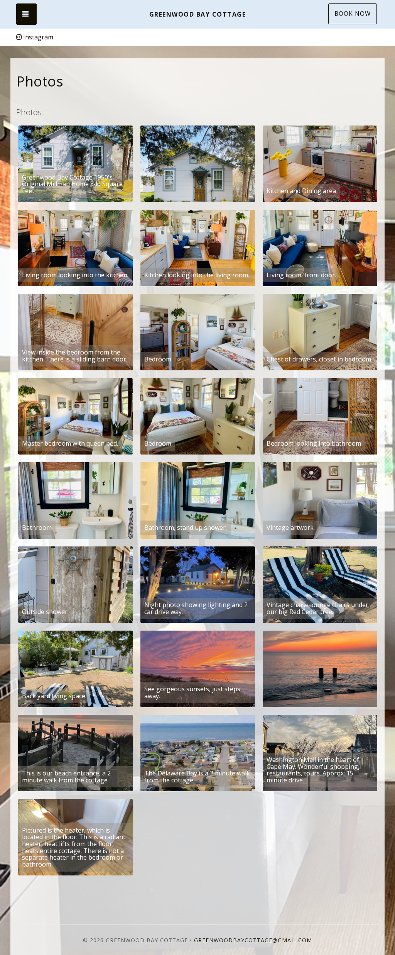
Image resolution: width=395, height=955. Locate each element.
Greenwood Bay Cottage (197, 14)
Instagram (38, 37)
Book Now (352, 14)
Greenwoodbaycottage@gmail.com (253, 940)
